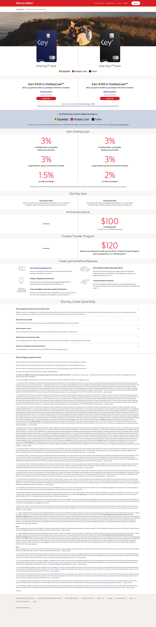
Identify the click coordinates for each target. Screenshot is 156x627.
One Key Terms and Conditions (119, 124)
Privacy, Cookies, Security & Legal (24, 598)
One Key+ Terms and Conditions (114, 402)
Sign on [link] (135, 3)
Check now (46, 98)
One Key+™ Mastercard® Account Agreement (34, 368)
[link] (24, 3)
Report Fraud (100, 598)
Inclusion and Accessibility (22, 601)
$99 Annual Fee (109, 91)
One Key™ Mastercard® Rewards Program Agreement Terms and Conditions (56, 392)
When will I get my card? (77, 328)
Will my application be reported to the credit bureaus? (77, 308)
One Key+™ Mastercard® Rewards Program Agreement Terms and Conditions (57, 404)
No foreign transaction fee (41, 268)
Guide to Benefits (32, 523)
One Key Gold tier (97, 460)
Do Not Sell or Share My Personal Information (49, 598)
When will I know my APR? (77, 319)
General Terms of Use (87, 598)
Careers (131, 598)
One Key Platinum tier (99, 476)
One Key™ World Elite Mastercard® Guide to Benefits (64, 365)
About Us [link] (119, 3)
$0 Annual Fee (46, 91)
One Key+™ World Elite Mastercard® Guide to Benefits (65, 368)
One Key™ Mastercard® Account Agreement (34, 365)
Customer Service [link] (110, 3)
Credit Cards (20, 9)
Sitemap (110, 598)
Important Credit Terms (46, 94)
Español (126, 3)
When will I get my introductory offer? (77, 337)
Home (34, 601)
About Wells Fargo (120, 598)
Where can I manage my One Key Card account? (77, 346)
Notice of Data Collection (71, 598)
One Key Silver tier (80, 452)
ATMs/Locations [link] (99, 3)
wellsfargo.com (62, 349)
